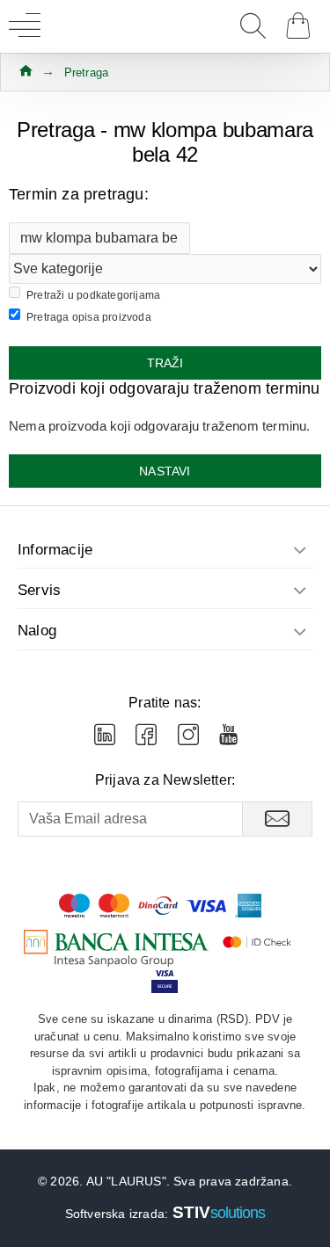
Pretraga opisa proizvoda (88, 317)
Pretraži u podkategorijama (93, 295)
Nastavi (164, 471)
